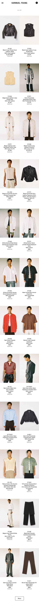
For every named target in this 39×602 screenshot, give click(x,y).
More (19, 598)
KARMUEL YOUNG (19, 3)
